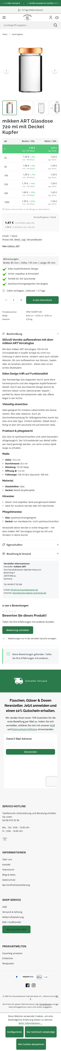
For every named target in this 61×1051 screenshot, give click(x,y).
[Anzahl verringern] (6, 300)
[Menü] (4, 17)
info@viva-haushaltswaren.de (24, 589)
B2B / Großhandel (11, 922)
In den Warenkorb (42, 300)
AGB (52, 725)
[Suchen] (55, 25)
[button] (30, 334)
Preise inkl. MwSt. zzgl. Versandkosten (22, 239)
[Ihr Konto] (51, 17)
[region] (30, 78)
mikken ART (13, 246)
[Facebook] (27, 985)
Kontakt (6, 864)
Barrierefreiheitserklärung (16, 884)
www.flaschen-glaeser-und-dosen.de (29, 592)
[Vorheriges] (6, 70)
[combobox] (25, 25)
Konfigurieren (14, 1031)
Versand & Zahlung (12, 911)
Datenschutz (8, 879)
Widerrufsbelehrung (13, 917)
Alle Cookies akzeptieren (31, 1044)
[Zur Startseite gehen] (27, 17)
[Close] (57, 3)
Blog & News (8, 874)
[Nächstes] (54, 70)
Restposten (8, 963)
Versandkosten (45, 1004)
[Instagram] (32, 985)
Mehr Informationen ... (30, 1023)
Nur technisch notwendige (41, 1031)
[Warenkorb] (57, 17)
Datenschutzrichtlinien (24, 729)
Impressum (8, 869)
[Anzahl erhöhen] (21, 300)
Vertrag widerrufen (16, 929)
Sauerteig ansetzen (12, 953)
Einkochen (7, 958)
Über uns (7, 859)
